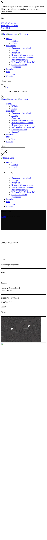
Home (3, 217)
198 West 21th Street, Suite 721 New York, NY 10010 (10, 25)
